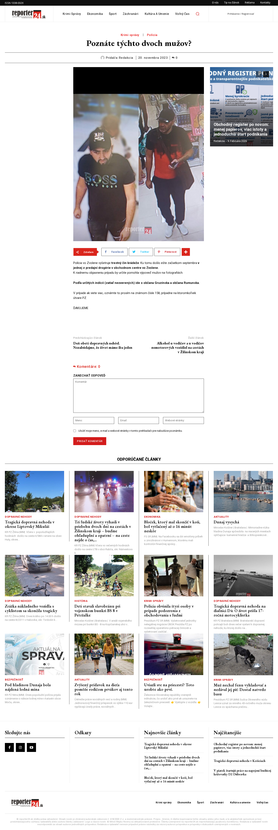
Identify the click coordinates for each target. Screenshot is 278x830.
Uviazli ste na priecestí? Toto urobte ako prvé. (169, 687)
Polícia (152, 35)
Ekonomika (152, 516)
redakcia (126, 58)
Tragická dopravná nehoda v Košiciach (239, 761)
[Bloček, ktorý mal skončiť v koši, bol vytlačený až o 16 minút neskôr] (173, 491)
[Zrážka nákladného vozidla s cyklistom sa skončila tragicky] (34, 575)
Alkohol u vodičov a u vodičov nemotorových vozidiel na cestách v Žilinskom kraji (177, 347)
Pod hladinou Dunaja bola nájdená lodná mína (28, 687)
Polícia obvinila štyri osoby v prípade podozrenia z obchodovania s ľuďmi (169, 610)
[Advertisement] (36, 92)
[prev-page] (259, 74)
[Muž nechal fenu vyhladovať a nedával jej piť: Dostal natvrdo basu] (243, 654)
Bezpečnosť (14, 679)
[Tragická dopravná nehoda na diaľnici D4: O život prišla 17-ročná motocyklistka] (243, 575)
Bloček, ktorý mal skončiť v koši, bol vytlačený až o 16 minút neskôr (172, 526)
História (81, 601)
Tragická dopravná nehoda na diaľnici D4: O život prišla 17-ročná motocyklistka (240, 610)
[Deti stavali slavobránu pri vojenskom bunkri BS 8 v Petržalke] (104, 575)
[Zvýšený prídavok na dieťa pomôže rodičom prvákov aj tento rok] (104, 654)
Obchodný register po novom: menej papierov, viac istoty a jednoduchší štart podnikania (241, 129)
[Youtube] (31, 747)
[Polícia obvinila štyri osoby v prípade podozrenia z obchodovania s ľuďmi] (173, 575)
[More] (186, 252)
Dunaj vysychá (226, 522)
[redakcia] (103, 58)
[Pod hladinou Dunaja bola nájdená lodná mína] (34, 654)
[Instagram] (20, 747)
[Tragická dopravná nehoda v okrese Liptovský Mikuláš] (34, 491)
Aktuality (221, 516)
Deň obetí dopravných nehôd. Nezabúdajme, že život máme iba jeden (102, 345)
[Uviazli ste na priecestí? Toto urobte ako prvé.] (173, 654)
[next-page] (266, 74)
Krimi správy (130, 35)
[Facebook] (9, 747)
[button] (197, 14)
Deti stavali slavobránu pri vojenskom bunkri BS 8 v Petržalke (97, 610)
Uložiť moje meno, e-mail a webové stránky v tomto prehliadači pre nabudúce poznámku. (130, 430)
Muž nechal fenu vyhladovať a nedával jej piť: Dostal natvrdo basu (240, 689)
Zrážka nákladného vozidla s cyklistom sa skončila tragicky (31, 608)
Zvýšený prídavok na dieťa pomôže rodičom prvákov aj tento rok (103, 689)
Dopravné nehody (18, 516)
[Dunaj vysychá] (243, 491)
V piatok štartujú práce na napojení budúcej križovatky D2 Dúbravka (242, 772)
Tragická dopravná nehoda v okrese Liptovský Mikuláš (29, 524)
